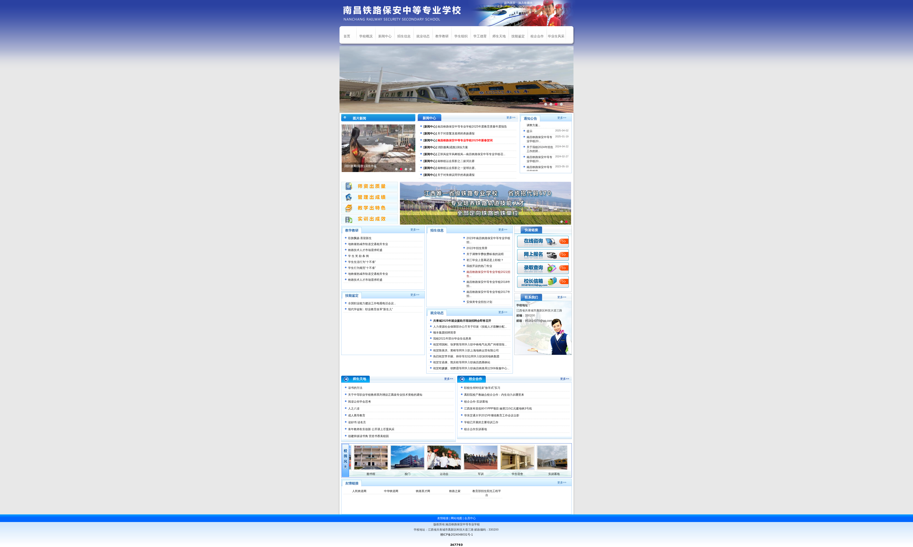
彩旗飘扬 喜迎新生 (360, 238)
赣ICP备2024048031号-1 (456, 534)
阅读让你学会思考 (359, 401)
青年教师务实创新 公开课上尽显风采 (371, 429)
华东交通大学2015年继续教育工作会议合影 (491, 415)
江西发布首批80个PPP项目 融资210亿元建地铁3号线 (498, 408)
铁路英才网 (423, 491)
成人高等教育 (356, 415)
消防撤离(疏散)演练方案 (360, 166)
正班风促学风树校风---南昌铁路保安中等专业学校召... (471, 154)
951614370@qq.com (538, 320)
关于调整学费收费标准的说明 (485, 254)
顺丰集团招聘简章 (444, 332)
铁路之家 (455, 491)
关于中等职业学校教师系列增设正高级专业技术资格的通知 (385, 394)
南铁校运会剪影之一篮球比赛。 (457, 168)
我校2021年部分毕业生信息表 (452, 338)
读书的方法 (355, 387)
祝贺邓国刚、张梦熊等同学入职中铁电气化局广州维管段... (470, 344)
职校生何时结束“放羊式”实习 (482, 387)
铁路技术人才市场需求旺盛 (365, 250)
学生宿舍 (500, 474)
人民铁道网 (359, 491)
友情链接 (443, 518)
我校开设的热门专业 (479, 266)
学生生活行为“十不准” (362, 262)
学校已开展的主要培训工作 (481, 422)
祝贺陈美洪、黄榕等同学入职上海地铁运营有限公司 (466, 350)
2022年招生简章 (476, 248)
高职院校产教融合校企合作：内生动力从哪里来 (494, 394)
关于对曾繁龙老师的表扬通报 (456, 133)
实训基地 (537, 474)
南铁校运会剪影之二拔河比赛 (456, 161)
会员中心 (470, 518)
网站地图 (456, 518)
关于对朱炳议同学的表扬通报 (456, 175)
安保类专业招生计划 (479, 302)
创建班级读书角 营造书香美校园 (368, 436)
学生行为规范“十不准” (362, 268)
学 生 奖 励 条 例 (358, 256)
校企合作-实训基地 (476, 401)
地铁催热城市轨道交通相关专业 (368, 244)
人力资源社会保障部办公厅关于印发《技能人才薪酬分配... (470, 326)
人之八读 (353, 408)
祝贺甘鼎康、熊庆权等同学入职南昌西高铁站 (461, 362)
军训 (464, 474)
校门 (390, 474)
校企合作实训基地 (475, 429)
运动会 (427, 474)
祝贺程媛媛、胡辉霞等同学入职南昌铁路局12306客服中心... (471, 368)
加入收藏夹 (525, 3)
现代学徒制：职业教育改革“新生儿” (370, 309)
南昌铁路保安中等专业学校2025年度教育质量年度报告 (472, 126)
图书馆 (354, 474)
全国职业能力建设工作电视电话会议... (372, 303)
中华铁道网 (391, 491)
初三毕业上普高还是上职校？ (485, 260)
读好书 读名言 (357, 422)
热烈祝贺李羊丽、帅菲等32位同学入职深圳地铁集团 (466, 356)
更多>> (510, 117)
